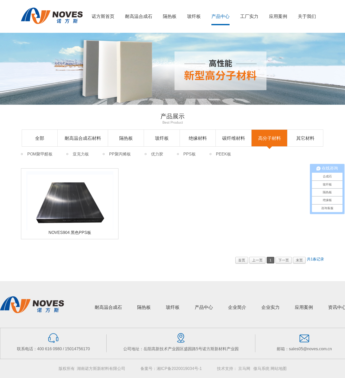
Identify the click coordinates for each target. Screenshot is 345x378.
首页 (241, 260)
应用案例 (304, 307)
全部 (39, 138)
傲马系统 (261, 368)
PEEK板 (223, 154)
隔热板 (126, 138)
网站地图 (278, 368)
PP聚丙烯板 (120, 154)
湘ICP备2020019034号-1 (179, 368)
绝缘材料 (198, 138)
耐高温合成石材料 (83, 138)
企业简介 (237, 307)
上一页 (257, 260)
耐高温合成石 (108, 307)
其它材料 (305, 138)
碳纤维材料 (233, 138)
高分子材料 (269, 138)
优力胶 (157, 154)
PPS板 (189, 154)
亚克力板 (81, 154)
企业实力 (270, 307)
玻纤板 (162, 138)
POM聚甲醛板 (40, 154)
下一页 (283, 260)
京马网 (244, 368)
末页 (299, 260)
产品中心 (204, 307)
